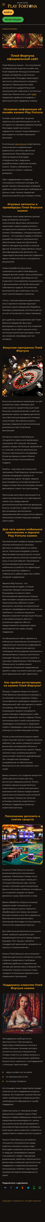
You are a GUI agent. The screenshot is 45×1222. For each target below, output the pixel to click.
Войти (8, 12)
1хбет (34, 94)
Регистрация (13, 19)
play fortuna (20, 144)
